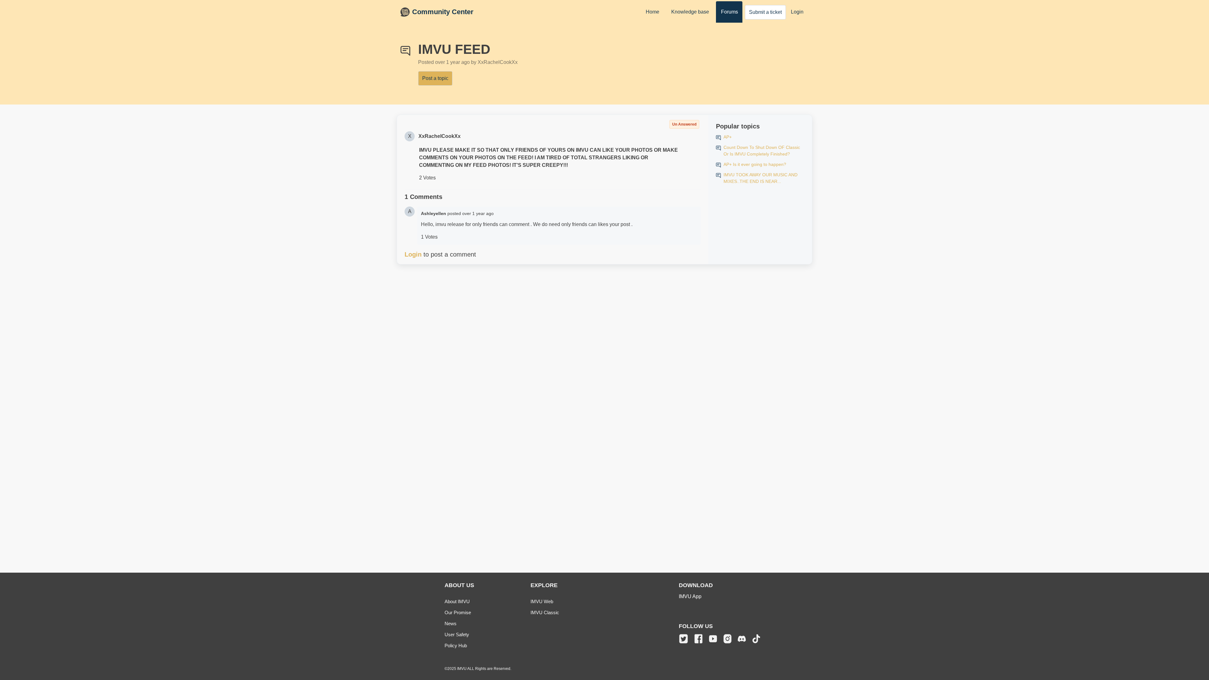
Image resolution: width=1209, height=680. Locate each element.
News (451, 623)
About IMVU (457, 601)
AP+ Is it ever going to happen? (755, 164)
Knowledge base (690, 11)
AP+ (728, 136)
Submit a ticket (765, 12)
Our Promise (458, 612)
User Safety (457, 634)
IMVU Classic (545, 612)
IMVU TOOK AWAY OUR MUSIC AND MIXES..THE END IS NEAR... (760, 178)
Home (652, 11)
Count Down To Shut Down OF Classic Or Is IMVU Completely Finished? (762, 150)
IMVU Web (542, 601)
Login (797, 11)
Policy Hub (456, 645)
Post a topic (435, 78)
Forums (729, 11)
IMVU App (690, 596)
